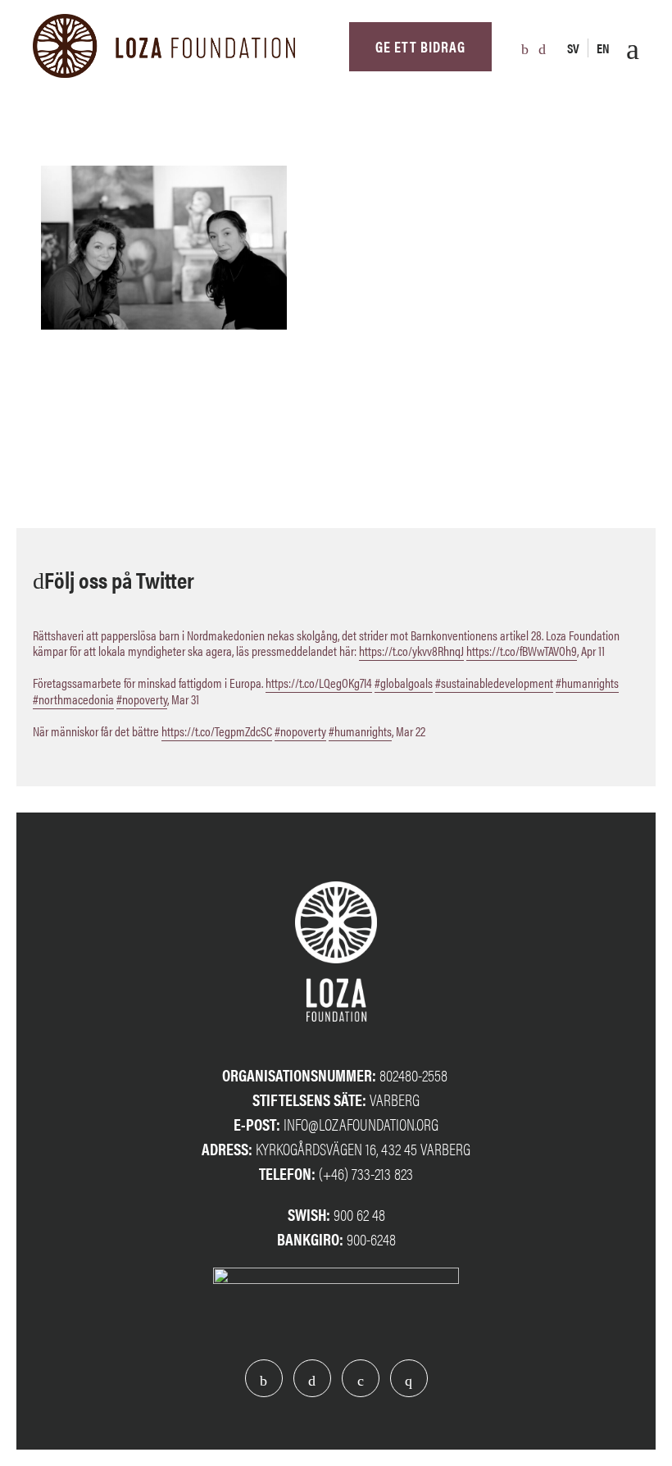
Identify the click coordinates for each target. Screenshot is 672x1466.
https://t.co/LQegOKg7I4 (319, 682)
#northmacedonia (73, 699)
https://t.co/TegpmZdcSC (216, 731)
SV (573, 48)
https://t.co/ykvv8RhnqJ (411, 650)
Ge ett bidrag (420, 46)
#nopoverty (141, 699)
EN (603, 48)
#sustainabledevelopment (494, 682)
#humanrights (587, 682)
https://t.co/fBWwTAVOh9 (521, 650)
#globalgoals (404, 682)
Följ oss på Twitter (119, 578)
